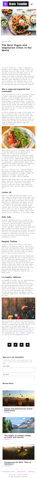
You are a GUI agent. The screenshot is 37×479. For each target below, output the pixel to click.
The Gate (9, 212)
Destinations (21, 471)
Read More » (8, 412)
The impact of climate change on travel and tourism (17, 436)
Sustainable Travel (8, 471)
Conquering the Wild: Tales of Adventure (17, 463)
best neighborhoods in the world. (21, 334)
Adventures (31, 471)
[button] (9, 345)
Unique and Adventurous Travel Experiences (18, 409)
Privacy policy (22, 474)
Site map (12, 474)
